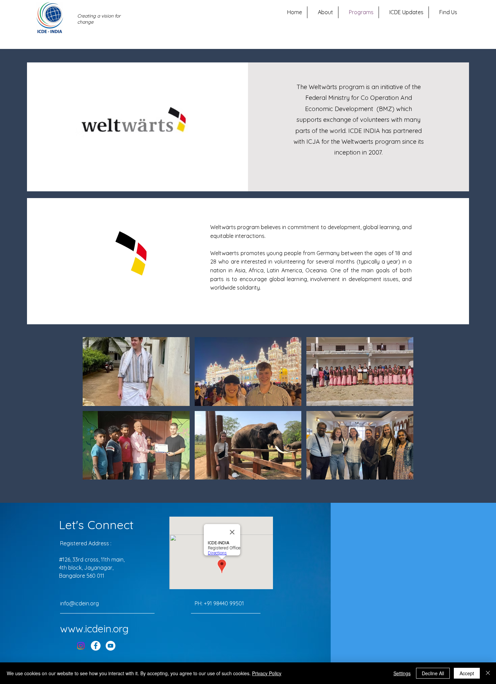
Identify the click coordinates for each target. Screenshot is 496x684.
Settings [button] (402, 673)
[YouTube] (110, 646)
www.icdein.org (94, 628)
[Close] (488, 673)
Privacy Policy (266, 673)
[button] (136, 371)
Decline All (433, 673)
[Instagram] (81, 646)
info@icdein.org (79, 603)
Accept (467, 673)
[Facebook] (96, 646)
